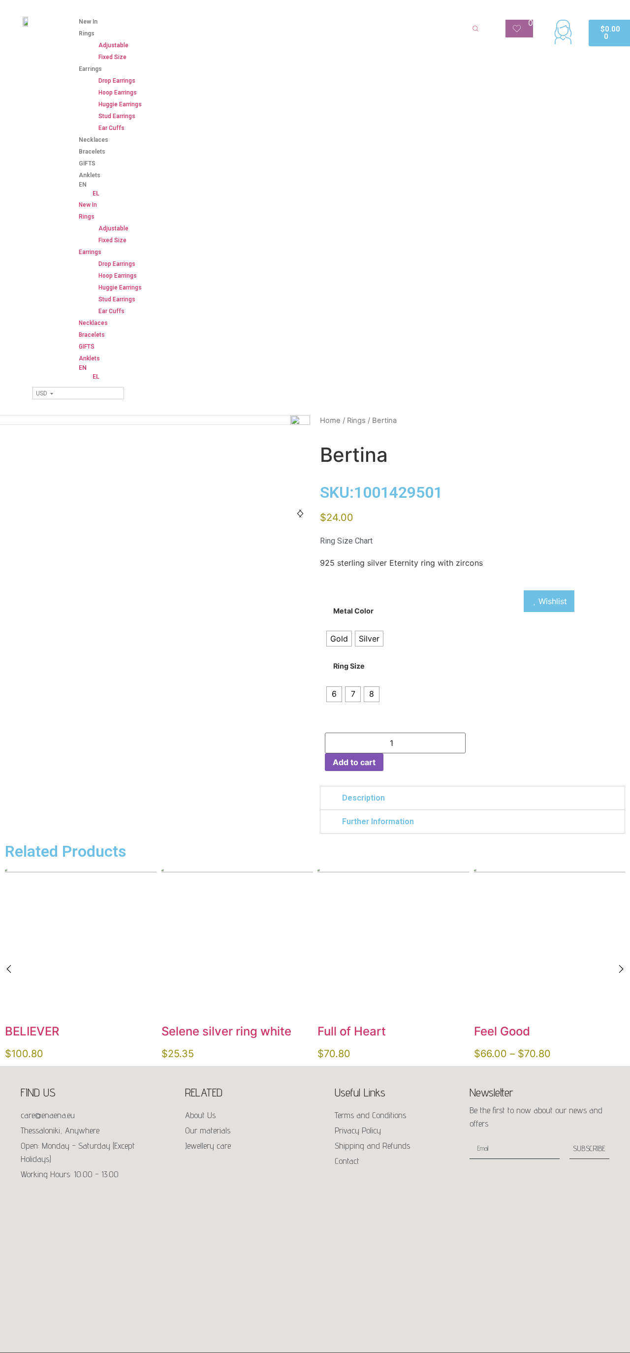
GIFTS (87, 163)
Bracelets (92, 151)
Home (330, 420)
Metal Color (353, 611)
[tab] (472, 797)
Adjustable (113, 45)
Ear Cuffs (111, 128)
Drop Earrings (116, 80)
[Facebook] (28, 1198)
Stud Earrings (116, 116)
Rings (86, 33)
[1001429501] (300, 425)
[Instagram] (49, 1198)
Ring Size (349, 666)
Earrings (90, 68)
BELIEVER (32, 1031)
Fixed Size (112, 57)
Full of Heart (351, 1031)
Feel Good (502, 1031)
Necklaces (93, 139)
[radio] (339, 638)
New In (88, 21)
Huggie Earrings (120, 104)
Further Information (378, 821)
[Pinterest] (70, 1198)
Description (363, 798)
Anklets (89, 175)
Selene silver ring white (226, 1031)
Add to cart (354, 762)
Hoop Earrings (117, 92)
